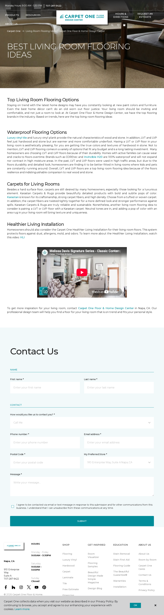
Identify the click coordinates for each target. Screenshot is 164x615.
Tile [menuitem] (64, 583)
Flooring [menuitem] (67, 553)
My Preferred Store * (95, 454)
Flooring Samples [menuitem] (93, 565)
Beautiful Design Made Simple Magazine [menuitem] (95, 577)
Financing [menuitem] (68, 595)
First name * (17, 379)
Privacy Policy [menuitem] (147, 590)
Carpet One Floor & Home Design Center (106, 308)
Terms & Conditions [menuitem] (145, 582)
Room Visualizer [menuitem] (93, 555)
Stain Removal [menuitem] (121, 553)
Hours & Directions (120, 15)
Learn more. (22, 609)
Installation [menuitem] (119, 586)
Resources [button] (33, 15)
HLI (22, 237)
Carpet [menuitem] (66, 571)
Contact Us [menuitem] (145, 574)
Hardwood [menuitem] (68, 565)
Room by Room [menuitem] (147, 559)
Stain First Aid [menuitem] (121, 559)
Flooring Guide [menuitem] (121, 565)
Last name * (90, 379)
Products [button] (12, 15)
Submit (82, 521)
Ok (135, 605)
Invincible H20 (93, 156)
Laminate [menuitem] (67, 577)
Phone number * (19, 434)
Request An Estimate (145, 15)
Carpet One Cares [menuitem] (145, 567)
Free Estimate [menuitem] (70, 589)
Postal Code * (17, 454)
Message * (16, 474)
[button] (112, 25)
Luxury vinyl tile (17, 137)
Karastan (13, 197)
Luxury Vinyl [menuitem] (69, 559)
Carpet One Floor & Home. (27, 594)
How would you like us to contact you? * (32, 414)
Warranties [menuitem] (119, 580)
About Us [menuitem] (144, 553)
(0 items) (124, 25)
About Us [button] (11, 23)
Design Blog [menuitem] (95, 588)
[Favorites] (118, 25)
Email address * (92, 434)
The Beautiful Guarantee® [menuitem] (121, 573)
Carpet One (13, 31)
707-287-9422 (53, 5)
